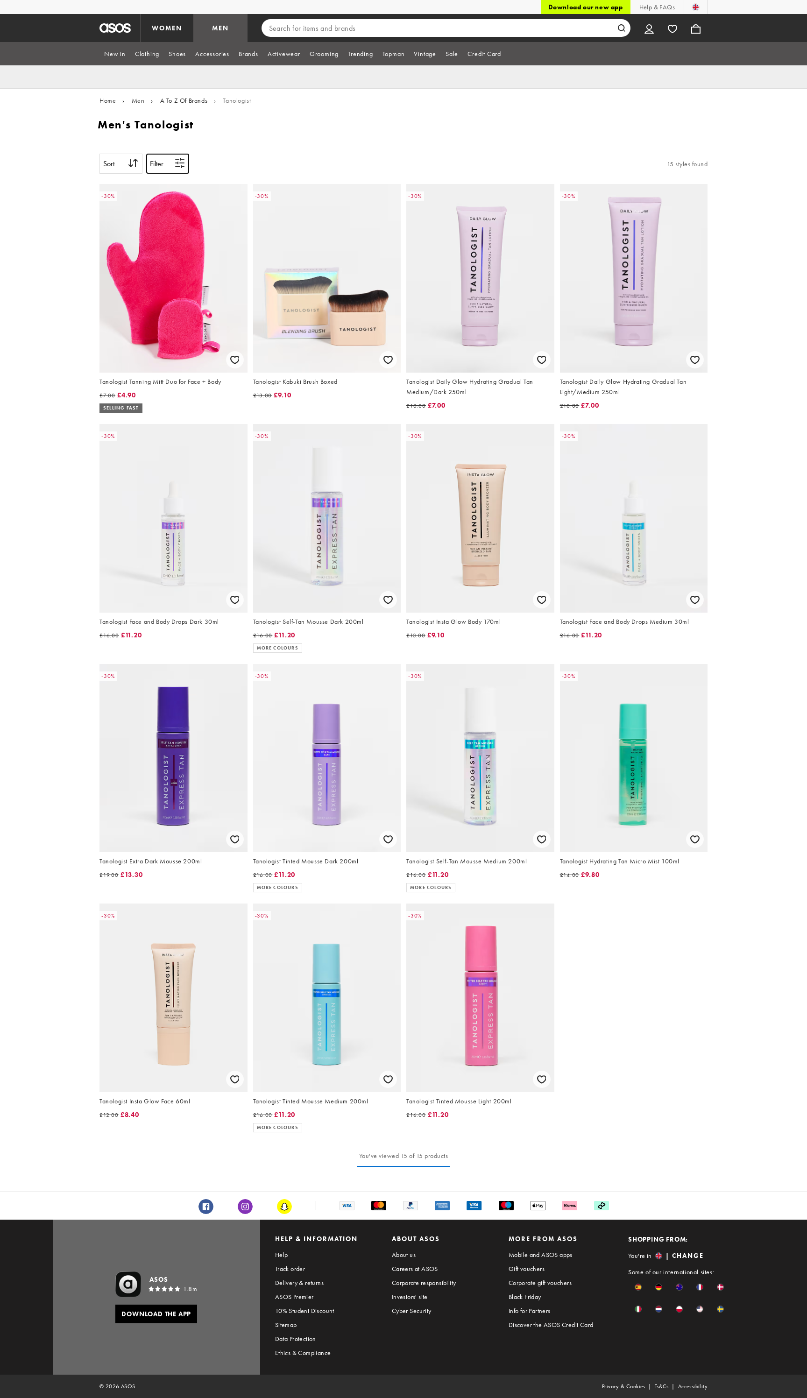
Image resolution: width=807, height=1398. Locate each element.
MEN (220, 28)
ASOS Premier (294, 1296)
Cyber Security (412, 1310)
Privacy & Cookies (623, 1386)
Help (281, 1254)
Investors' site (410, 1296)
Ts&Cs (662, 1386)
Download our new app (585, 7)
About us (404, 1254)
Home (107, 100)
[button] (638, 1287)
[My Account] (649, 28)
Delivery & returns (299, 1282)
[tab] (114, 53)
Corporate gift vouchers (540, 1282)
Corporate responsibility (424, 1282)
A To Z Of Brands (184, 100)
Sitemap (286, 1324)
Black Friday (525, 1296)
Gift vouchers (527, 1268)
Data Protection (295, 1338)
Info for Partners (530, 1310)
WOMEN (167, 28)
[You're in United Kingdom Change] (695, 7)
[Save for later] (235, 359)
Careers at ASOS (415, 1268)
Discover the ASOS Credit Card (551, 1324)
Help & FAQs (657, 7)
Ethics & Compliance (303, 1353)
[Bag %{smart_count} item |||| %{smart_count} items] (696, 28)
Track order (290, 1268)
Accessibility (693, 1386)
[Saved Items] (672, 28)
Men (138, 100)
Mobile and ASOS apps (541, 1254)
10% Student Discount (304, 1310)
